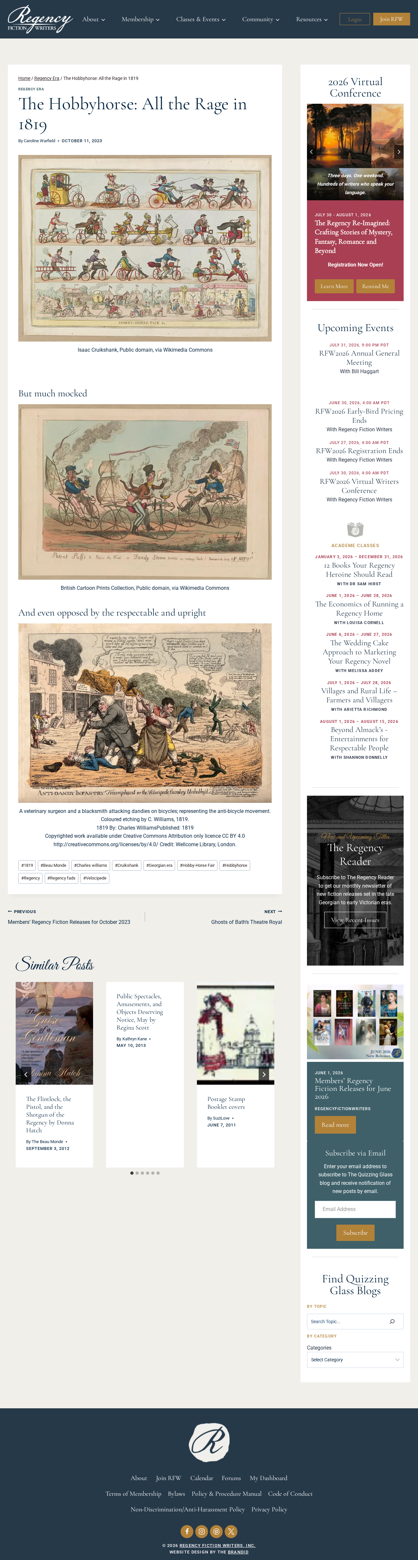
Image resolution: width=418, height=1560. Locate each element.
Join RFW (391, 19)
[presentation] (54, 1033)
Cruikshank (126, 865)
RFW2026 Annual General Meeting (359, 357)
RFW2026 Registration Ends (359, 450)
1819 (27, 865)
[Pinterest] (216, 1531)
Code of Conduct (290, 1494)
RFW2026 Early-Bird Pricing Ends (359, 415)
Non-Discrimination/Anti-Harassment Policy (188, 1509)
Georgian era (159, 865)
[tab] (132, 1173)
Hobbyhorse (234, 865)
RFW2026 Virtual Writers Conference (359, 486)
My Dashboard (268, 1478)
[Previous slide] (311, 152)
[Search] (392, 1321)
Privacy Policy (269, 1509)
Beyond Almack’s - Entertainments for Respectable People (359, 739)
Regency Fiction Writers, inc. (218, 1545)
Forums (231, 1478)
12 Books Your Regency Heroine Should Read (359, 569)
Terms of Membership (133, 1494)
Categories (319, 1348)
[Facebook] (187, 1531)
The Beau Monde (47, 1141)
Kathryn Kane (134, 1038)
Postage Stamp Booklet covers (226, 1103)
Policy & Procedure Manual (227, 1494)
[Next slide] (399, 152)
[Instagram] (201, 1531)
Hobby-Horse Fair (197, 865)
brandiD (238, 1552)
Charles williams (90, 865)
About (139, 1478)
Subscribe (355, 1233)
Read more (339, 1127)
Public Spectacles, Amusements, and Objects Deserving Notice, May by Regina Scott (140, 1012)
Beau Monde (53, 865)
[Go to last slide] (26, 1074)
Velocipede (94, 878)
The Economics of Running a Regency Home (359, 608)
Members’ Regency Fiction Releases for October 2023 (69, 917)
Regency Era (31, 89)
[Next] (264, 1074)
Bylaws (176, 1494)
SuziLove (221, 1118)
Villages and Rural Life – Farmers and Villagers (359, 695)
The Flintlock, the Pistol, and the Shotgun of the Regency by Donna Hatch (50, 1114)
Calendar (201, 1478)
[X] (231, 1531)
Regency (30, 878)
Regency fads (61, 878)
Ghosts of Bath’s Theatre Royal (246, 917)
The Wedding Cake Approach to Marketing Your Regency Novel (359, 652)
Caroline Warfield (39, 140)
